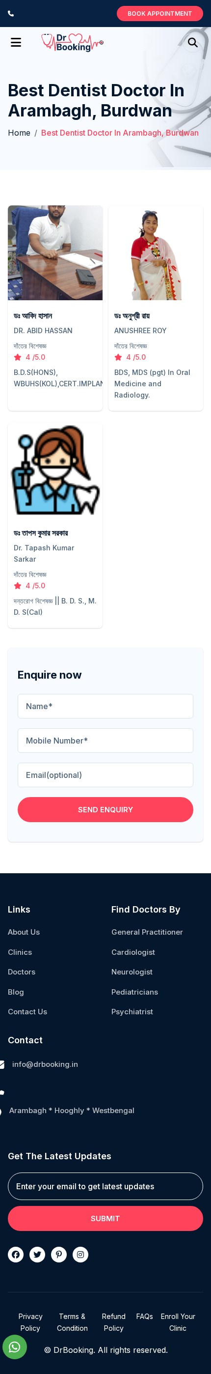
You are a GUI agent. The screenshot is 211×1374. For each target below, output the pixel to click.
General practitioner (147, 932)
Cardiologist (133, 952)
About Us (24, 932)
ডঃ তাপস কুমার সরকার (41, 533)
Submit (105, 1218)
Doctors (21, 971)
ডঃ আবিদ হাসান (33, 315)
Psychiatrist (132, 1011)
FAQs (144, 1316)
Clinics (20, 952)
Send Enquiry (105, 809)
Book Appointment (160, 13)
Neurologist (132, 971)
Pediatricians (134, 992)
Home (19, 133)
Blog (16, 992)
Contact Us (27, 1011)
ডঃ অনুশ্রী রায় (132, 315)
